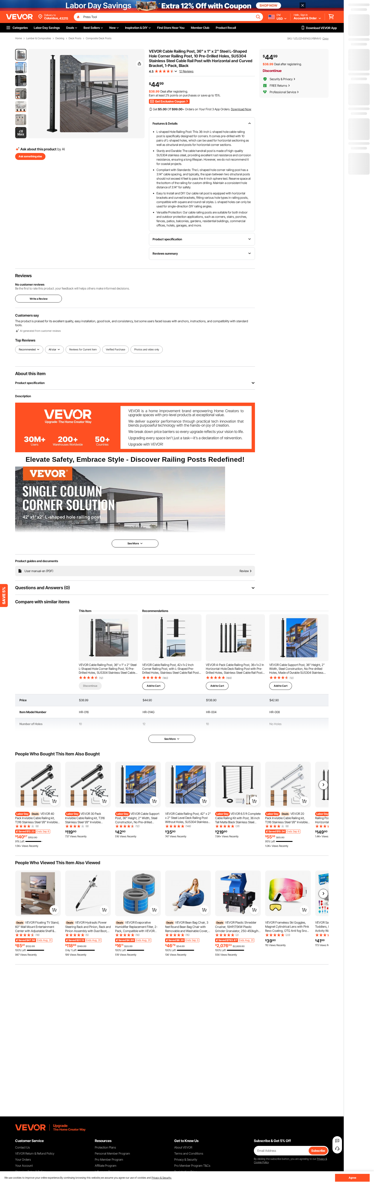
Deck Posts (75, 38)
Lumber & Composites (38, 38)
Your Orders (23, 1159)
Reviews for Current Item (83, 349)
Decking (59, 38)
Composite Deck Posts (98, 38)
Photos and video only (146, 349)
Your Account (24, 1165)
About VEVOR (183, 1147)
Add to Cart (153, 685)
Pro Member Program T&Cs (192, 1165)
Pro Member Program (109, 1159)
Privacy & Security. (162, 1177)
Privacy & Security (185, 1159)
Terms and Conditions (188, 1153)
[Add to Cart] (54, 801)
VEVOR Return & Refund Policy (34, 1153)
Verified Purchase (115, 349)
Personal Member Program (112, 1153)
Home (18, 38)
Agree (352, 1177)
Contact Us (22, 1147)
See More (170, 738)
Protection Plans (105, 1147)
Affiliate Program (105, 1165)
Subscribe (318, 1150)
